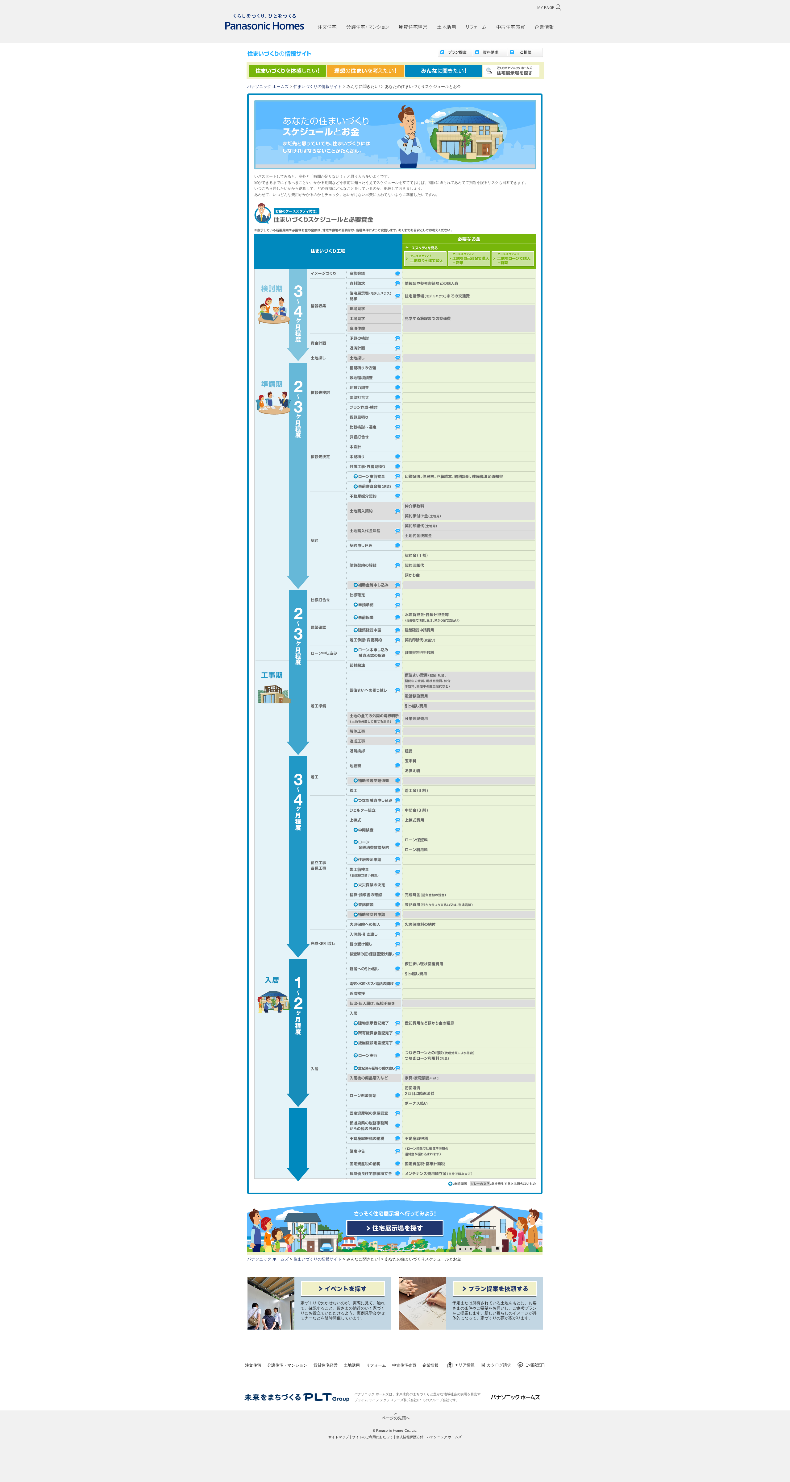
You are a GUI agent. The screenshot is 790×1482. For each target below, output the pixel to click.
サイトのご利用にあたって (372, 1437)
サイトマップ (338, 1437)
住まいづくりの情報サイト (317, 87)
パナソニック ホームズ (268, 87)
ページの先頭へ (396, 1417)
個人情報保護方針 (409, 1437)
